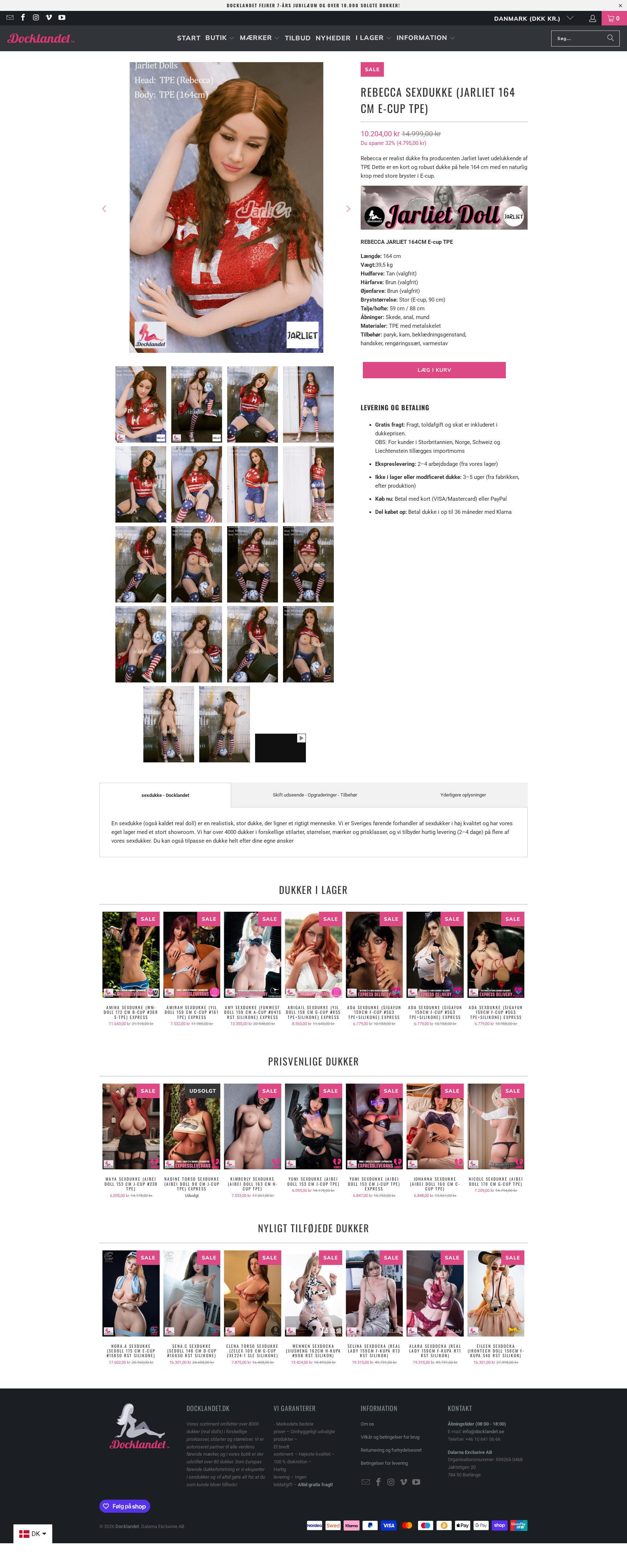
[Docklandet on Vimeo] (49, 18)
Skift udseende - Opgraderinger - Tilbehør (315, 795)
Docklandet (127, 1526)
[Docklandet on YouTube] (61, 18)
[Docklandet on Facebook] (22, 18)
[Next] (348, 208)
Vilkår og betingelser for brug (390, 1437)
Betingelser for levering (384, 1463)
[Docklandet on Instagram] (36, 18)
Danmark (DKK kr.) (528, 18)
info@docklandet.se (483, 1431)
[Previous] (105, 208)
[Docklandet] (40, 38)
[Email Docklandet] (9, 18)
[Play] (226, 208)
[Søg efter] (611, 39)
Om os (367, 1424)
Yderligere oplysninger (463, 795)
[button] (220, 38)
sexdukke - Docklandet (165, 795)
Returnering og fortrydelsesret (391, 1450)
